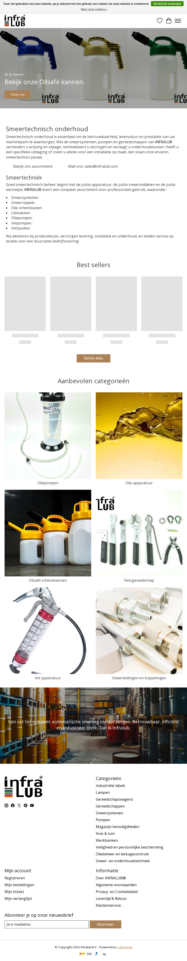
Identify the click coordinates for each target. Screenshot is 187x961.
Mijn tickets (14, 891)
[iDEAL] (82, 954)
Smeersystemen (109, 812)
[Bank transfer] (89, 954)
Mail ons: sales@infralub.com (93, 166)
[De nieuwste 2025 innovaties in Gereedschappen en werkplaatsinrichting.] (15, 21)
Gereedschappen (110, 806)
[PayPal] (97, 954)
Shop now (18, 94)
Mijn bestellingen (19, 884)
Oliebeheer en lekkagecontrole (122, 854)
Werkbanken (107, 840)
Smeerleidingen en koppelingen (139, 677)
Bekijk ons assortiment (33, 166)
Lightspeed (124, 947)
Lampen (103, 792)
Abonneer (105, 924)
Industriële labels (110, 785)
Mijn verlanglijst (18, 898)
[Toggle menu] (177, 20)
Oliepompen (47, 482)
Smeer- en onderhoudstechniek (123, 860)
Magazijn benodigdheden (117, 826)
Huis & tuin (105, 833)
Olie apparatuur (139, 482)
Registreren (15, 877)
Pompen (103, 819)
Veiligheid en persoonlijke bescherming (129, 847)
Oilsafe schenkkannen (48, 580)
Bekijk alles (93, 358)
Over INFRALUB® (111, 877)
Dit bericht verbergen (167, 3)
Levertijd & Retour (111, 898)
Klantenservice (108, 905)
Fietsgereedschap (139, 580)
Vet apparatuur (48, 677)
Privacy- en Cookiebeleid (117, 891)
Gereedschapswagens (114, 799)
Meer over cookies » (94, 9)
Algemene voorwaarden (116, 884)
